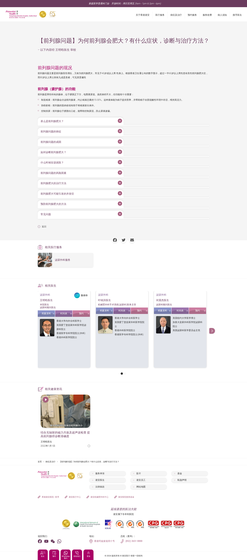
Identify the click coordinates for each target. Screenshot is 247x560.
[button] (122, 373)
